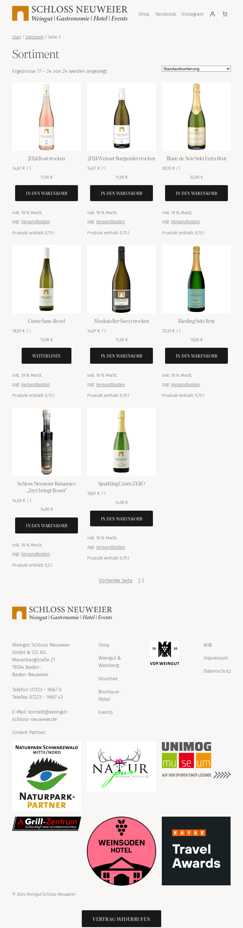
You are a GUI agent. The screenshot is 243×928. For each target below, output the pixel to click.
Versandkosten (35, 221)
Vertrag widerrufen (121, 918)
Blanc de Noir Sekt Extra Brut (196, 158)
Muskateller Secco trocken (121, 320)
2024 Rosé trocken (46, 158)
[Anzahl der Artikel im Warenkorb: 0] (224, 14)
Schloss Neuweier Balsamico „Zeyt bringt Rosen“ (46, 487)
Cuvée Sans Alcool (46, 320)
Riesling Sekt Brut (196, 320)
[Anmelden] (212, 14)
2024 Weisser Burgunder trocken (121, 158)
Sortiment (34, 37)
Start (16, 37)
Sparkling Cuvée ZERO (121, 483)
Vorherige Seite (115, 580)
